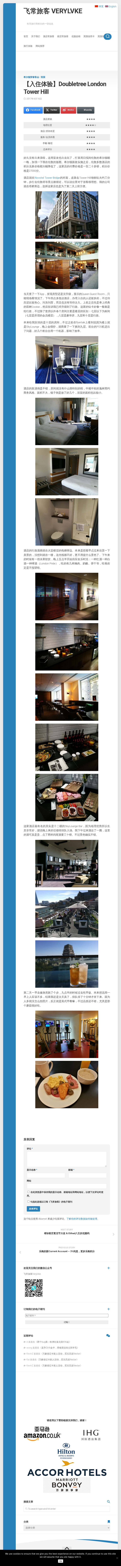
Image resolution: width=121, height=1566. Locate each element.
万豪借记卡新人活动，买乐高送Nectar (61, 1353)
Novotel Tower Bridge (47, 177)
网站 (29, 1180)
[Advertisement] (67, 61)
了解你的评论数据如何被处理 (81, 1218)
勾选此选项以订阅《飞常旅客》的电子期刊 (51, 1201)
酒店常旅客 (48, 36)
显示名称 (32, 1170)
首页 (26, 36)
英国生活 (102, 36)
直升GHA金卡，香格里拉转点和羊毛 (59, 1347)
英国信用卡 (89, 36)
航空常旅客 (62, 36)
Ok (60, 1561)
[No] (117, 1558)
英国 (43, 77)
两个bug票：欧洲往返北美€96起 (53, 1342)
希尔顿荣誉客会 (31, 77)
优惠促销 (76, 36)
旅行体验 (28, 46)
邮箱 (71, 1170)
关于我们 (35, 36)
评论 (30, 1148)
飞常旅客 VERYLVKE (53, 11)
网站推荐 (40, 46)
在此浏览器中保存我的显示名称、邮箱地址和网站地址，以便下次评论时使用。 (65, 1194)
